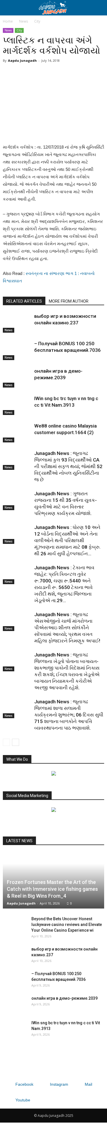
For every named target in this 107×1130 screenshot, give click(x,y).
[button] (99, 7)
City (37, 21)
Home (8, 21)
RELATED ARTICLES (24, 301)
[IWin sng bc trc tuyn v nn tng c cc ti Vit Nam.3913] (17, 405)
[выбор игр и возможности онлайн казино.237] (17, 323)
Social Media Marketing (27, 795)
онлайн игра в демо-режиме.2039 (64, 998)
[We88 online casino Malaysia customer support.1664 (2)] (17, 432)
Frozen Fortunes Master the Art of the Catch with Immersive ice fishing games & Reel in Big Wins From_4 (52, 889)
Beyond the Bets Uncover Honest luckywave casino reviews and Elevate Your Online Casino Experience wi (66, 925)
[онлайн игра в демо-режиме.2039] (17, 378)
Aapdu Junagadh (22, 60)
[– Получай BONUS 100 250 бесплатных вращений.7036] (17, 350)
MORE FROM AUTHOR (68, 301)
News (23, 21)
